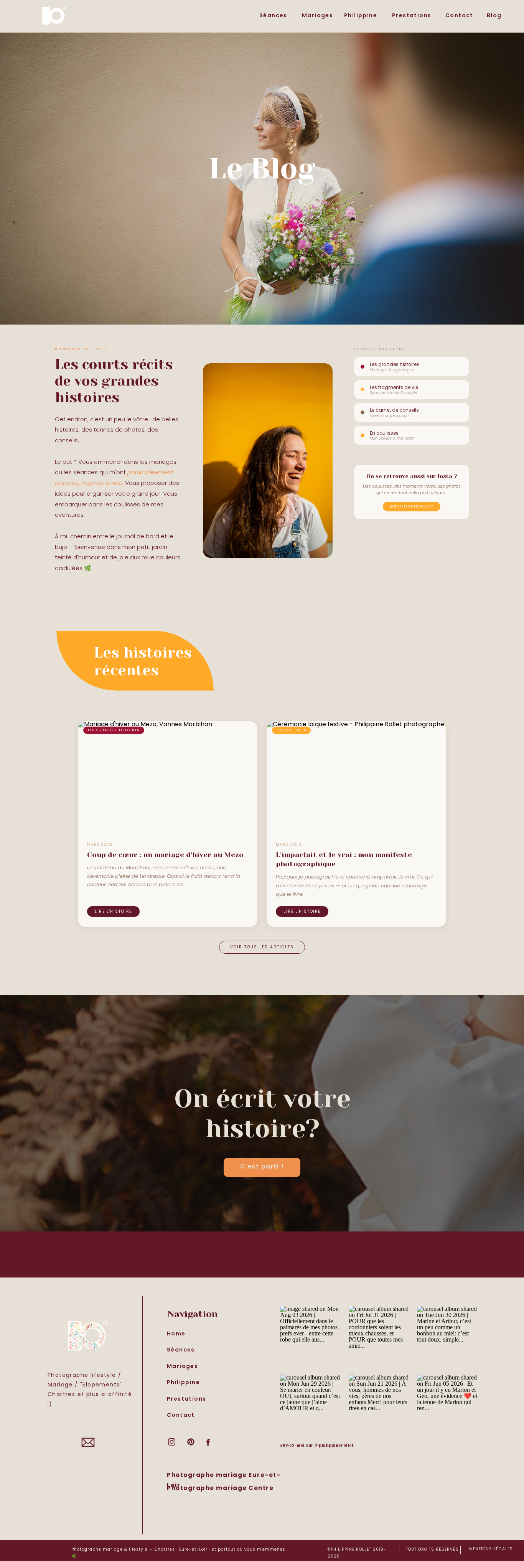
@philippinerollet (412, 506)
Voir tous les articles (262, 947)
